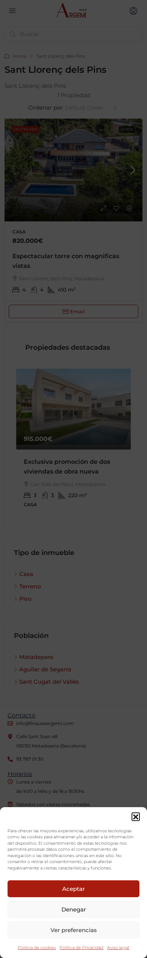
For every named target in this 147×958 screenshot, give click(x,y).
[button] (135, 816)
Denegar (73, 909)
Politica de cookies (37, 947)
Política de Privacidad (81, 947)
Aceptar (73, 888)
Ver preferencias (74, 930)
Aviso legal (118, 947)
